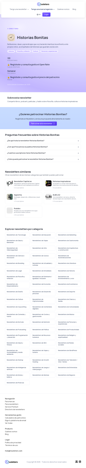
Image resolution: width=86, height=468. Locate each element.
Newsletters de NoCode (15, 322)
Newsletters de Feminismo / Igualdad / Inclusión (42, 277)
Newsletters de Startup (15, 360)
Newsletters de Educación (42, 235)
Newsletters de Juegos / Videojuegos (41, 368)
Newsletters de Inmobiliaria (42, 271)
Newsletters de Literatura (67, 263)
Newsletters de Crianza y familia (67, 300)
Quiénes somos (63, 9)
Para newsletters (11, 404)
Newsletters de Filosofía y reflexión (16, 277)
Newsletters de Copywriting (16, 307)
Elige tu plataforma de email (15, 420)
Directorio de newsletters (15, 409)
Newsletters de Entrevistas (67, 367)
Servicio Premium (11, 407)
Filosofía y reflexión (23, 51)
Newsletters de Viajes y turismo (41, 351)
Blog (74, 9)
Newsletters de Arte (40, 248)
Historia (11, 51)
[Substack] (77, 461)
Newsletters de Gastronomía (68, 240)
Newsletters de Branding (15, 263)
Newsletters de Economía (41, 284)
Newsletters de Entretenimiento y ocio (66, 277)
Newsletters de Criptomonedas (38, 300)
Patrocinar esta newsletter (41, 123)
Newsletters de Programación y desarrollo (17, 336)
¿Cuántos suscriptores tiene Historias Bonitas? (26, 153)
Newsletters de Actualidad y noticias (42, 264)
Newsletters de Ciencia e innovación (15, 257)
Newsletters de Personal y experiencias (67, 323)
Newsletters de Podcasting (16, 330)
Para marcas (10, 402)
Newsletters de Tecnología (16, 235)
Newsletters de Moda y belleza (15, 376)
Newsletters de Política (41, 330)
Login (46, 14)
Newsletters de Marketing (67, 235)
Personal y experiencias (49, 51)
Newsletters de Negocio (66, 375)
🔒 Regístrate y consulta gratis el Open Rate (28, 64)
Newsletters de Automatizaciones (64, 257)
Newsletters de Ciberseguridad (12, 249)
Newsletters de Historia (66, 271)
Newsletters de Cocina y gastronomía (41, 315)
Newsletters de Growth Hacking (41, 361)
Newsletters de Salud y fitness (15, 344)
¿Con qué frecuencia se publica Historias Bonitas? (27, 147)
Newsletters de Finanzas (15, 383)
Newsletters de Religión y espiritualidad (67, 336)
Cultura (35, 51)
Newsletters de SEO (40, 343)
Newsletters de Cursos (41, 256)
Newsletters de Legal (14, 271)
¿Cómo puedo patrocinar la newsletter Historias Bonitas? (30, 159)
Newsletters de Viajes (40, 240)
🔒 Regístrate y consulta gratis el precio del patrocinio (33, 77)
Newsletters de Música (66, 314)
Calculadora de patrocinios (15, 418)
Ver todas (8, 423)
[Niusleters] (43, 4)
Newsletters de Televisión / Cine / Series (67, 361)
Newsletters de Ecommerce (68, 284)
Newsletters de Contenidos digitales (42, 308)
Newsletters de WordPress (67, 350)
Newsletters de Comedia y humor (16, 315)
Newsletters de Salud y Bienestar (15, 241)
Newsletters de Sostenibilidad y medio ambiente (15, 352)
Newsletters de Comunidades (68, 307)
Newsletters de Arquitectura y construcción (68, 249)
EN (39, 14)
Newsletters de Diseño (15, 292)
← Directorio (12, 29)
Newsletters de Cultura (15, 299)
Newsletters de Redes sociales (66, 344)
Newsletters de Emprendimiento (12, 285)
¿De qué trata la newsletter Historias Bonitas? (25, 141)
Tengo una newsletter (18, 9)
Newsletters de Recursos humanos (41, 336)
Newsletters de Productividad (68, 330)
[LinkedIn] (80, 462)
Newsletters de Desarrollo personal (42, 293)
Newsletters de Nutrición (41, 322)
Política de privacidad (13, 443)
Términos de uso (11, 445)
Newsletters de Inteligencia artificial (16, 368)
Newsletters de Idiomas (41, 375)
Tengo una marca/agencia (42, 9)
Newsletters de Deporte (66, 292)
